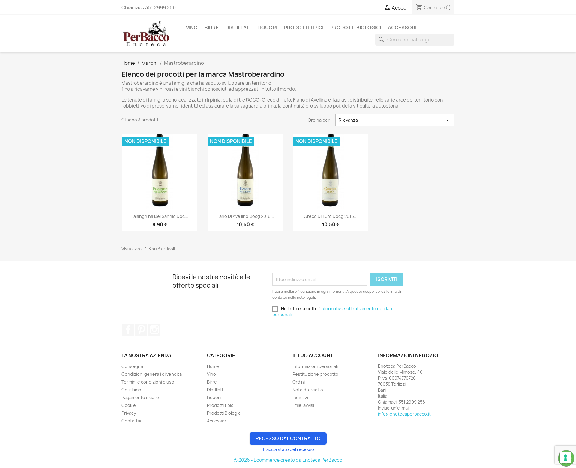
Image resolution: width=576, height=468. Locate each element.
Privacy (129, 413)
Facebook (128, 330)
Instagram (154, 330)
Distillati (238, 27)
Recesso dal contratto (288, 438)
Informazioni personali (315, 366)
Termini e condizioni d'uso (148, 382)
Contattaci (132, 421)
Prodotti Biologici (355, 27)
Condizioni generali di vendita (152, 374)
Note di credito (307, 389)
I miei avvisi (303, 405)
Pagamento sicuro (140, 397)
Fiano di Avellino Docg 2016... (245, 216)
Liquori (267, 27)
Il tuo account (312, 355)
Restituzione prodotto (315, 374)
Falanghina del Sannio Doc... (159, 216)
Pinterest (141, 330)
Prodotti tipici (303, 27)
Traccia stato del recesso (288, 449)
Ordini (298, 382)
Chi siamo (131, 389)
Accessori (402, 27)
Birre (212, 27)
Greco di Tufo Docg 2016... (331, 216)
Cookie (129, 405)
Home (213, 366)
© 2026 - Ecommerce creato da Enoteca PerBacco (288, 460)
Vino (192, 27)
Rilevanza (395, 120)
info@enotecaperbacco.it (404, 414)
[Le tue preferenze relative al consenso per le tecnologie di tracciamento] (565, 457)
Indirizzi (300, 397)
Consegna (132, 366)
